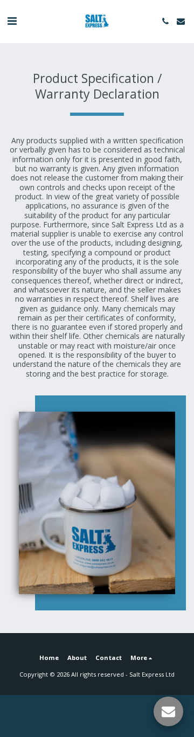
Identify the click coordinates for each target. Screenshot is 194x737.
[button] (12, 21)
